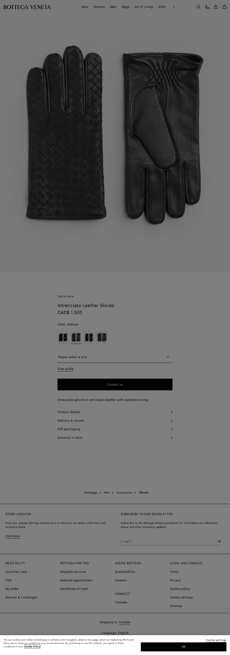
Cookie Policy (32, 646)
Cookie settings (216, 640)
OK (184, 647)
